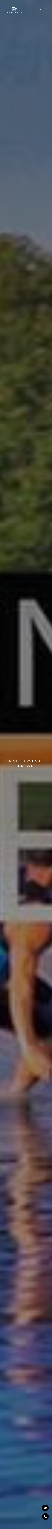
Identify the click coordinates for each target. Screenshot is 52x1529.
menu (39, 10)
